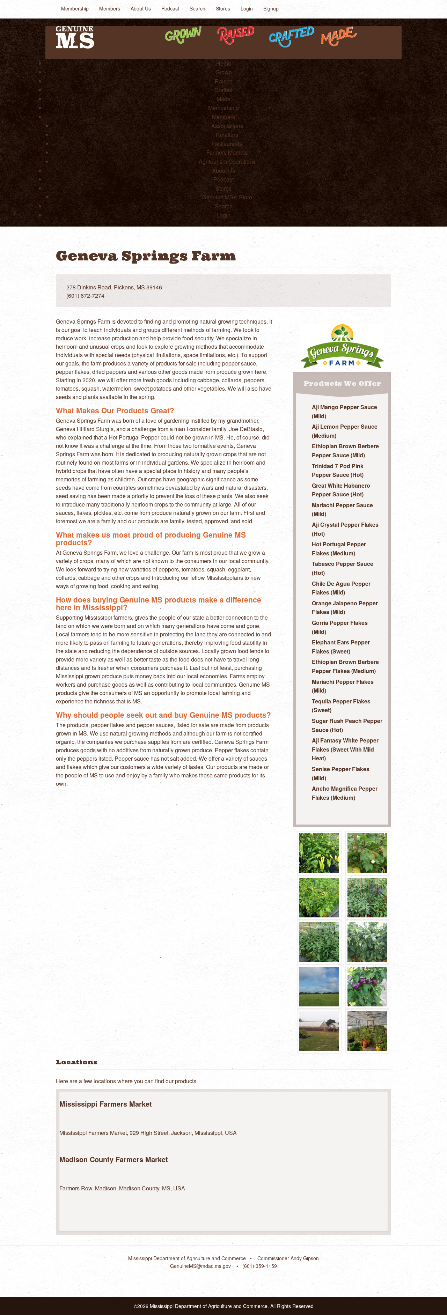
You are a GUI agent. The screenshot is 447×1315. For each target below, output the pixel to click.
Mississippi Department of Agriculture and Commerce (187, 1258)
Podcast (170, 8)
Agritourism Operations (227, 161)
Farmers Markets (227, 152)
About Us (141, 8)
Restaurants (227, 144)
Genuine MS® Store (227, 197)
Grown (223, 72)
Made (223, 99)
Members (109, 8)
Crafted (223, 90)
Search (197, 8)
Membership (75, 8)
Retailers (227, 135)
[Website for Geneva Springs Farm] (366, 287)
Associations (227, 126)
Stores (223, 8)
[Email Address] (378, 287)
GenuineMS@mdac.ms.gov (200, 1265)
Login (247, 8)
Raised (224, 81)
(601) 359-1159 (259, 1265)
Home (223, 63)
